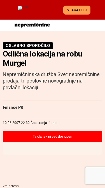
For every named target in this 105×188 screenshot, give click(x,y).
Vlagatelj (77, 10)
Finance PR (13, 107)
